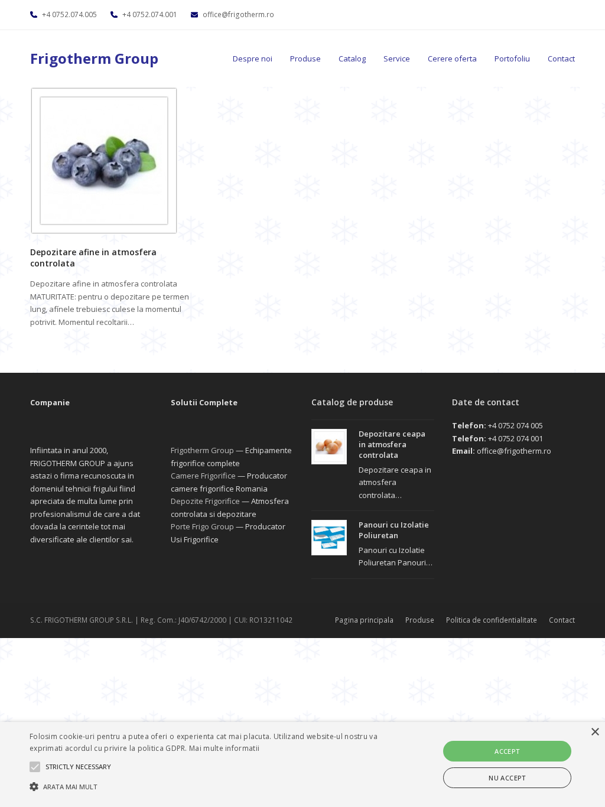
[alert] (302, 764)
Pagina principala (364, 620)
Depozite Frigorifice (205, 501)
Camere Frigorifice (203, 475)
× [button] (594, 732)
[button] (207, 786)
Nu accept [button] (507, 777)
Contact (562, 620)
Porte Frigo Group (202, 526)
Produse (419, 620)
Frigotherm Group (94, 58)
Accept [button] (507, 751)
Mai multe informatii (224, 748)
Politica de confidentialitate (491, 620)
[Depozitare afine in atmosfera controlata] (104, 159)
